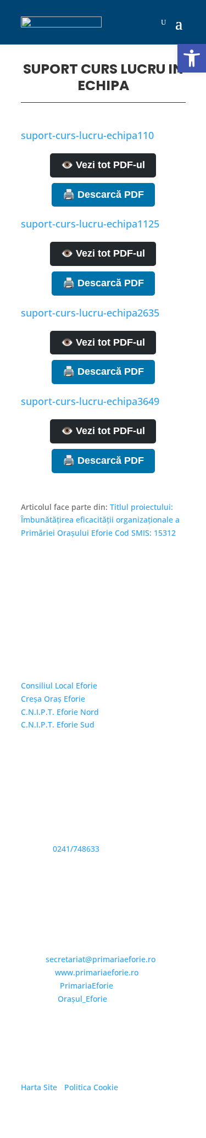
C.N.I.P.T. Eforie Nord (60, 712)
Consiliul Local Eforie (59, 685)
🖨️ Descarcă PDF (103, 194)
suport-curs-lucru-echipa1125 (90, 223)
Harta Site (39, 1087)
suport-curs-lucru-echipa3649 (90, 401)
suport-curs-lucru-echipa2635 (90, 312)
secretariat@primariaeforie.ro (100, 959)
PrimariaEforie (86, 985)
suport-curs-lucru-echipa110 (87, 135)
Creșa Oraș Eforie (53, 698)
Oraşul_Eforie (82, 998)
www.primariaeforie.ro (96, 972)
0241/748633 (76, 848)
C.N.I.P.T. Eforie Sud (57, 724)
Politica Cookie (91, 1087)
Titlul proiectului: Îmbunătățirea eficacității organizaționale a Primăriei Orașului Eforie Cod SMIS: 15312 (100, 520)
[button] (191, 58)
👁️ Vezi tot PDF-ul (103, 164)
